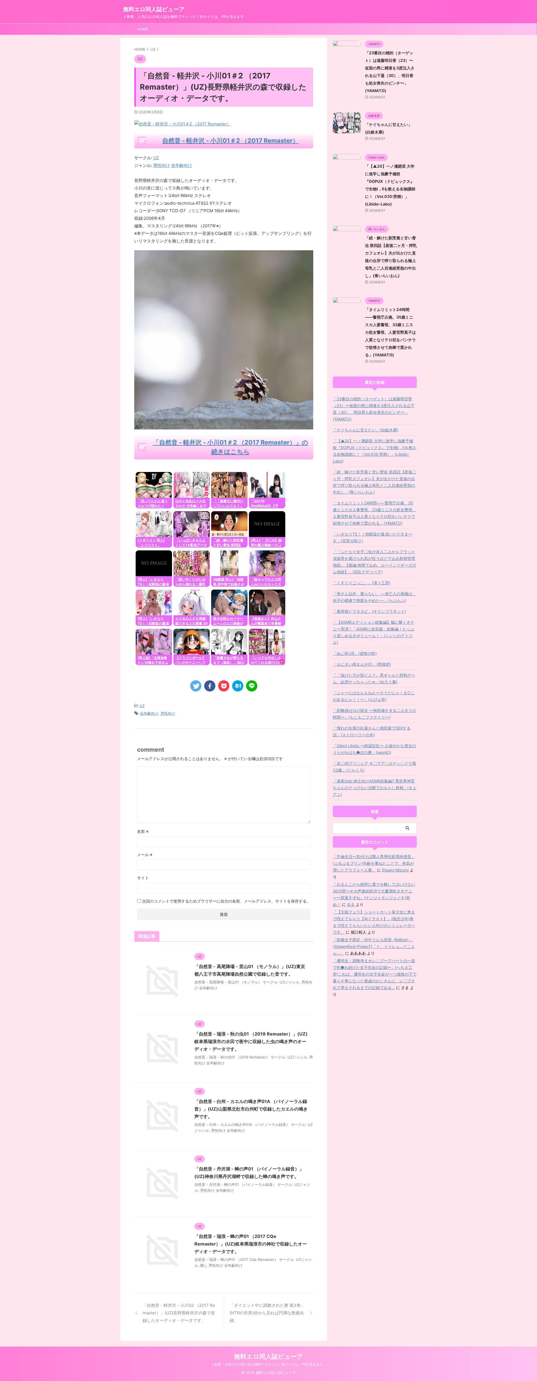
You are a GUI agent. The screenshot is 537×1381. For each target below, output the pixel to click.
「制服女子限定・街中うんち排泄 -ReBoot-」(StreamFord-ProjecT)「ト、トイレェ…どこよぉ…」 (374, 946)
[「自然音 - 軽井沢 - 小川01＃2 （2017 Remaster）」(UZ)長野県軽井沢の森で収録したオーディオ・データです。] (237, 685)
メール (144, 854)
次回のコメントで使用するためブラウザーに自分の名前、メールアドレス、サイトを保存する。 (226, 901)
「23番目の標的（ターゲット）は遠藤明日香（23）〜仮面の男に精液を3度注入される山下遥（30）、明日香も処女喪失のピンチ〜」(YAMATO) (373, 408)
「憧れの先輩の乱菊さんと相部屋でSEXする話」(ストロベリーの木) (372, 731)
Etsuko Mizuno (395, 870)
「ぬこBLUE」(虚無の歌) (355, 653)
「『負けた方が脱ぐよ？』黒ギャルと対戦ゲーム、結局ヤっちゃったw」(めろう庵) (374, 678)
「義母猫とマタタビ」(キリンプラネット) (369, 611)
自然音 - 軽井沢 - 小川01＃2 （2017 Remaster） (230, 140)
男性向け (168, 713)
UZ (156, 157)
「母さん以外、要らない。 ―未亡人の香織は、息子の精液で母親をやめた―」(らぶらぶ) (374, 597)
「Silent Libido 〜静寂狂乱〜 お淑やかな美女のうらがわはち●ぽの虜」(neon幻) (374, 749)
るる (351, 904)
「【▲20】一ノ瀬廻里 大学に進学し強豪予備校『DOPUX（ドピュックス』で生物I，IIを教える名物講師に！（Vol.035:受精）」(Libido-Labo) (374, 450)
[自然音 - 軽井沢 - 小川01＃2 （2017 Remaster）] (223, 425)
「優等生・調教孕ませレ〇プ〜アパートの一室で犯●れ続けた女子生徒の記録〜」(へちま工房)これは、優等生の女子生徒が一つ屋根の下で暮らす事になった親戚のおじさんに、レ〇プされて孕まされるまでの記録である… (374, 974)
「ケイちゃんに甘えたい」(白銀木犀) (365, 429)
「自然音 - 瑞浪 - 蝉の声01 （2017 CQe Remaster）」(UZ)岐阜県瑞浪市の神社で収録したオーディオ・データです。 (250, 1243)
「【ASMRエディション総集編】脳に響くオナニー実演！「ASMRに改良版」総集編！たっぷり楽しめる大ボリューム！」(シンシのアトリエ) (373, 632)
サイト (143, 877)
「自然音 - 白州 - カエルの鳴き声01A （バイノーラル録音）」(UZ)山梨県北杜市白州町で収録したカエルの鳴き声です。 (251, 1109)
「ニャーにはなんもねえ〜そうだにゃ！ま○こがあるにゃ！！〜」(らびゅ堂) (374, 696)
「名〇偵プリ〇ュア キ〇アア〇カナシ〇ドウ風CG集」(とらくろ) (374, 766)
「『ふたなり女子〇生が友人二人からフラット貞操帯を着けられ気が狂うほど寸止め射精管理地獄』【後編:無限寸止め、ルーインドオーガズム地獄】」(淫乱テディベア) (374, 561)
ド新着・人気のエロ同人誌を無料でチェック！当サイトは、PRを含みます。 (268, 1364)
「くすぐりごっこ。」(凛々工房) (361, 582)
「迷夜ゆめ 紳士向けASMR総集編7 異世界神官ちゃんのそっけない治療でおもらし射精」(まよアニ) (374, 788)
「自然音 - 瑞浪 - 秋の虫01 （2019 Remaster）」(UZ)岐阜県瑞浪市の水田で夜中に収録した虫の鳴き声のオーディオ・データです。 (251, 1041)
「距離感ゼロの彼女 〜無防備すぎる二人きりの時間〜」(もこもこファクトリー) (374, 713)
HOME (142, 29)
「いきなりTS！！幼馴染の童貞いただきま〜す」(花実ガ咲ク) (372, 537)
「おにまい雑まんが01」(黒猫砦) (362, 664)
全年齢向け (149, 713)
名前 (143, 831)
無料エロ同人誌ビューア (154, 9)
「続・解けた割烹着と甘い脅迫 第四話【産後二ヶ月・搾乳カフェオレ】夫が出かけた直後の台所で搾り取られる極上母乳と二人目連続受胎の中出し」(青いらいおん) (374, 481)
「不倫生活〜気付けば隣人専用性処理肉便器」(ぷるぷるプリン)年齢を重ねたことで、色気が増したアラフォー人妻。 (374, 863)
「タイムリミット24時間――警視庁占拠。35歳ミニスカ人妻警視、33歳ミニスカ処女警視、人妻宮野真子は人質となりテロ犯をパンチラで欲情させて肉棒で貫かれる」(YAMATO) (390, 332)
